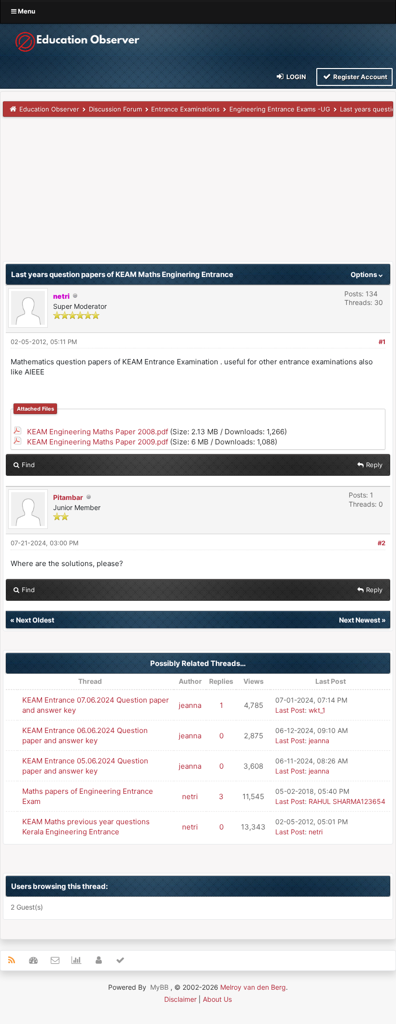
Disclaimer (180, 999)
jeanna (190, 705)
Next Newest (359, 620)
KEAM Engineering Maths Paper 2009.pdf (97, 441)
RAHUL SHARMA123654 (347, 801)
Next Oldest (35, 620)
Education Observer (49, 109)
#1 (382, 342)
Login (295, 77)
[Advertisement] (198, 193)
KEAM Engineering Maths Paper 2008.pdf (97, 431)
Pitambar (68, 497)
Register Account (359, 77)
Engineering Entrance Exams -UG (279, 109)
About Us (217, 999)
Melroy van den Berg (253, 987)
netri (190, 796)
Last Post (290, 710)
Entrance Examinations (185, 109)
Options (365, 274)
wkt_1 (317, 710)
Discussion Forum (115, 109)
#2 (381, 543)
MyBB (159, 987)
